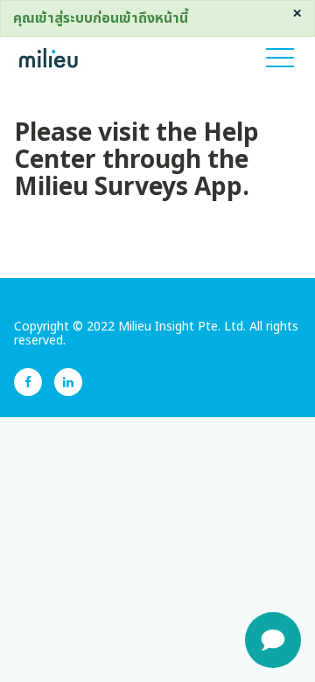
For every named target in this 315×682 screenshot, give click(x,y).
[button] (280, 58)
